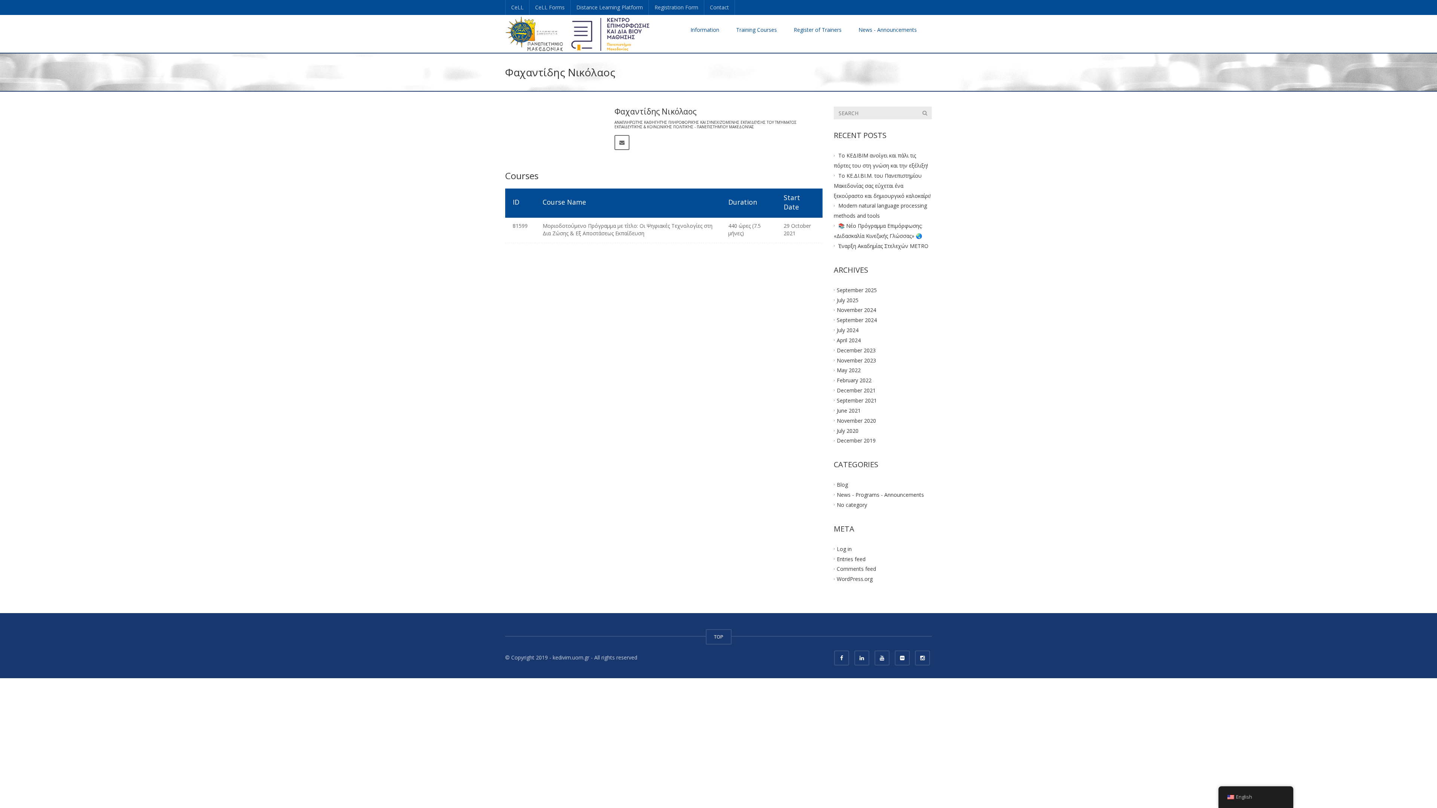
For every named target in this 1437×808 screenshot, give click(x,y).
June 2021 (849, 410)
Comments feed (856, 568)
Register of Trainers (818, 29)
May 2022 (849, 370)
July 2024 (847, 330)
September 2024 (857, 320)
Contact (719, 7)
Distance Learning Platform (609, 7)
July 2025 (847, 299)
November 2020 (856, 420)
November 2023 (856, 360)
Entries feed (851, 558)
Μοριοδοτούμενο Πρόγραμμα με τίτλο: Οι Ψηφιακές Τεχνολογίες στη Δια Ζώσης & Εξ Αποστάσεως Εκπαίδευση (628, 229)
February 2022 (854, 380)
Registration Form (676, 7)
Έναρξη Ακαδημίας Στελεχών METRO (883, 246)
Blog (842, 484)
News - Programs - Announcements (880, 494)
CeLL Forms (550, 7)
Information (704, 29)
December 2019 (856, 440)
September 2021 (857, 400)
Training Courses (756, 29)
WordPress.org (855, 578)
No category (852, 504)
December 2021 (856, 390)
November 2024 (856, 309)
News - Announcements (887, 29)
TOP (718, 636)
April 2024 (849, 340)
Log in (844, 548)
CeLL (517, 7)
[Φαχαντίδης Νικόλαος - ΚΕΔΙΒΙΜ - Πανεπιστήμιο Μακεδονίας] (577, 33)
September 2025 (857, 289)
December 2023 (856, 350)
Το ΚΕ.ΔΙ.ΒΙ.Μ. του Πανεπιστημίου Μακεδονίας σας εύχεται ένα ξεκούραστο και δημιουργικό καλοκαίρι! (882, 185)
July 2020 (847, 430)
